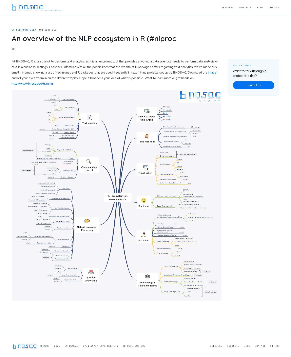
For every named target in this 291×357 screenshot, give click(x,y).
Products (245, 7)
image (212, 72)
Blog (260, 7)
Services (228, 7)
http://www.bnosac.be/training (32, 83)
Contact (274, 7)
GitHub (274, 345)
